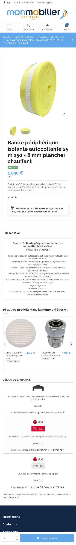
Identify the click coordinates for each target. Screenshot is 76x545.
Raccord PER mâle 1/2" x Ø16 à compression (50, 355)
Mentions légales (44, 3)
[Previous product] (71, 40)
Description (13, 232)
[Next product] (72, 40)
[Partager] (9, 197)
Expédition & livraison (23, 3)
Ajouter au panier (49, 538)
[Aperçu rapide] (34, 321)
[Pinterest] (16, 197)
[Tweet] (12, 197)
